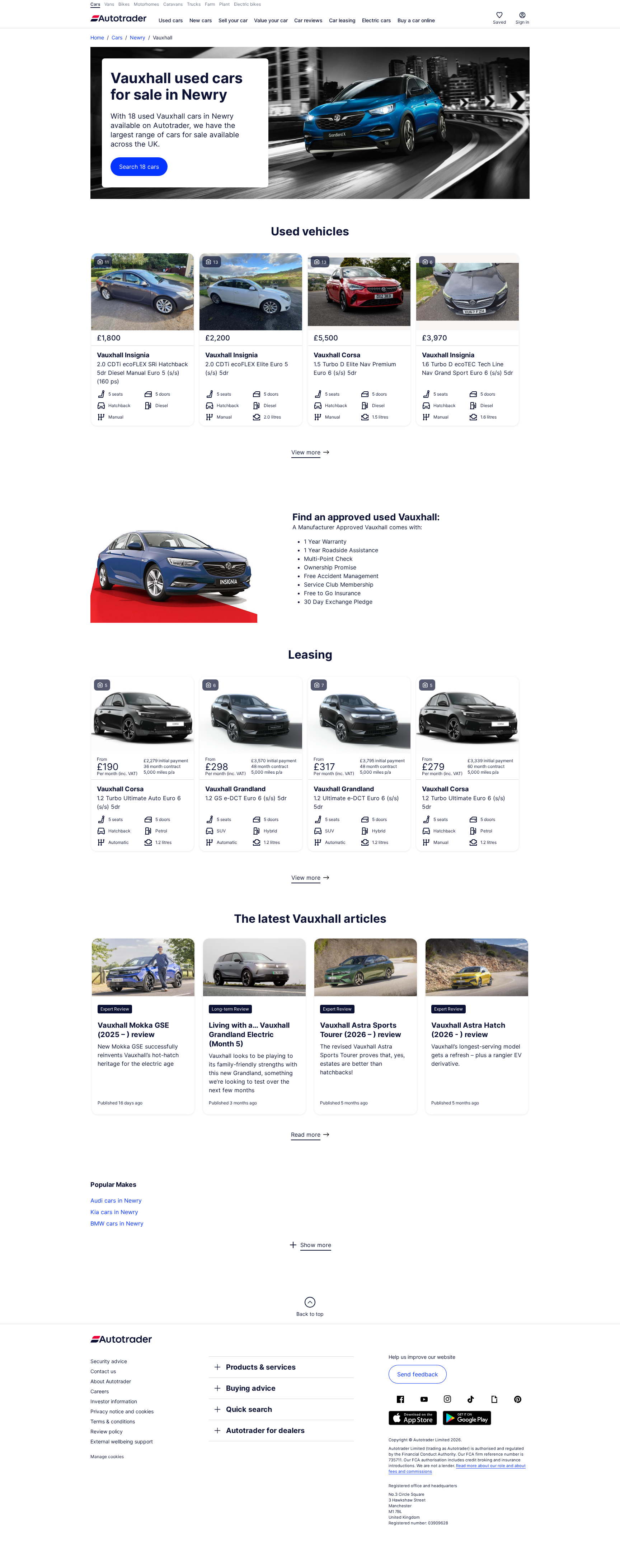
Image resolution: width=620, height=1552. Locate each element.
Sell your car (233, 20)
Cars (117, 37)
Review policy (106, 1431)
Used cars (171, 20)
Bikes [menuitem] (124, 4)
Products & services (261, 1367)
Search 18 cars (139, 166)
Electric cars (376, 20)
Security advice (108, 1361)
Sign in (522, 22)
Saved (499, 22)
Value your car (271, 20)
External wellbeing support (121, 1441)
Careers (99, 1391)
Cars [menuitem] (95, 4)
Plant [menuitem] (224, 4)
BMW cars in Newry (117, 1223)
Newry (137, 37)
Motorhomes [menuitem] (146, 4)
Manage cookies (107, 1456)
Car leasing (342, 20)
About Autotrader (110, 1381)
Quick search (249, 1409)
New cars (200, 20)
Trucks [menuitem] (194, 4)
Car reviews (308, 20)
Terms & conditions (112, 1421)
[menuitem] (171, 21)
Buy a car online (416, 20)
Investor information (113, 1401)
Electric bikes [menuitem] (247, 4)
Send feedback (417, 1374)
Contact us (103, 1371)
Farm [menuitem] (210, 4)
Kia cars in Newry (114, 1212)
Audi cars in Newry (116, 1200)
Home (97, 37)
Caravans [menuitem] (173, 4)
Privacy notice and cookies (122, 1411)
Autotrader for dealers (265, 1430)
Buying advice (251, 1388)
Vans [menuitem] (109, 4)
